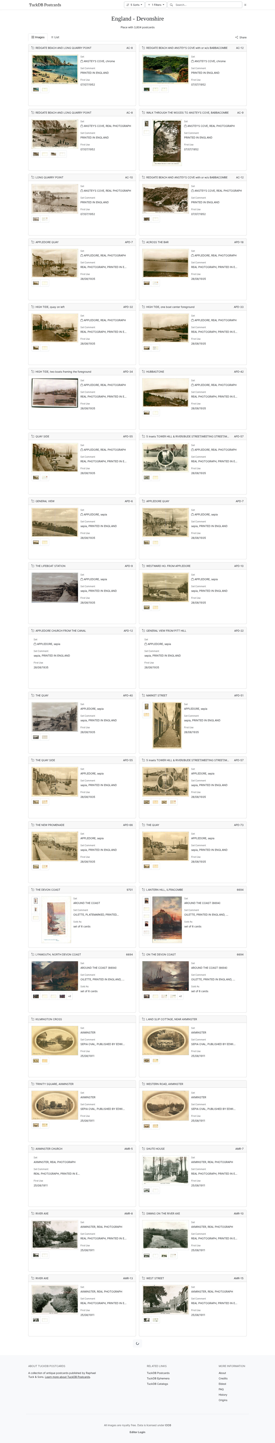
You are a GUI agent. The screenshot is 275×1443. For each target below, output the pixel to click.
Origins (223, 1400)
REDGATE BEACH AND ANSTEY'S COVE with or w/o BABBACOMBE (186, 47)
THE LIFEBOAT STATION (50, 565)
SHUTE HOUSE (155, 1148)
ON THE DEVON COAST (161, 954)
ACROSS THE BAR (157, 242)
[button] (134, 4)
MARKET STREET (156, 695)
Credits (223, 1378)
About (222, 1372)
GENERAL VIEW (45, 501)
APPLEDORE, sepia (95, 514)
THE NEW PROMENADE (50, 824)
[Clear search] (239, 5)
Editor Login (137, 1432)
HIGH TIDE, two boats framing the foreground (63, 371)
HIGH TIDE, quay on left (50, 306)
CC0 (168, 1425)
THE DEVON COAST (48, 889)
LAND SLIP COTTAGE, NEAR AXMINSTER (171, 1019)
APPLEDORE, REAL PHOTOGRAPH (105, 255)
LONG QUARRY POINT (49, 177)
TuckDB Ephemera (158, 1378)
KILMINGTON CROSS (49, 1019)
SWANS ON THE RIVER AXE (163, 1213)
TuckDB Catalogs (157, 1383)
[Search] (171, 5)
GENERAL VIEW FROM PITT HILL (166, 630)
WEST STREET (155, 1278)
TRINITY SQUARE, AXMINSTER (55, 1084)
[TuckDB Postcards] (45, 5)
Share (243, 37)
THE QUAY (42, 695)
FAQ (221, 1389)
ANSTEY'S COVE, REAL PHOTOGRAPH (107, 125)
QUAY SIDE (42, 436)
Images (40, 37)
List (56, 37)
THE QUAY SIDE (45, 760)
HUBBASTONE (155, 371)
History (223, 1394)
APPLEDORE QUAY (47, 242)
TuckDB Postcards (158, 1372)
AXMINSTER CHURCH (49, 1148)
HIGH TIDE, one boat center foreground (170, 306)
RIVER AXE (42, 1213)
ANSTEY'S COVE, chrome (99, 61)
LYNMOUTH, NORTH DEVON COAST (58, 954)
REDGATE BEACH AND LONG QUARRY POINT (63, 47)
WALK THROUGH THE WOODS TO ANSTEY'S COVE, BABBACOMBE (187, 112)
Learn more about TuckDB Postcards (67, 1376)
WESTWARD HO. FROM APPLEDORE (168, 565)
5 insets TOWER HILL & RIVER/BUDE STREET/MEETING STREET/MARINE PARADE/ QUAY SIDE (203, 436)
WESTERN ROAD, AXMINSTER (164, 1084)
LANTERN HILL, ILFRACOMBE (164, 889)
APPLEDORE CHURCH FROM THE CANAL (61, 630)
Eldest (222, 1383)
